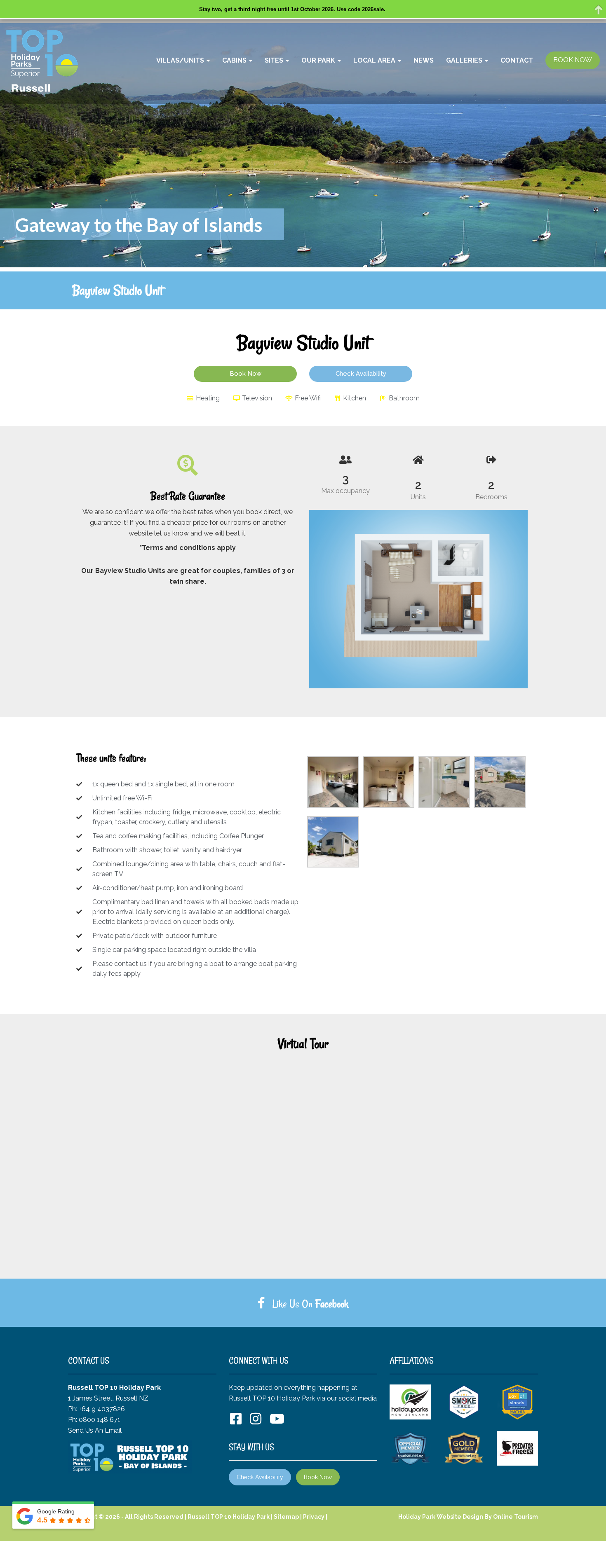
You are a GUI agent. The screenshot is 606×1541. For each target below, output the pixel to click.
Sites (275, 60)
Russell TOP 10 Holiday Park (229, 1516)
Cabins (235, 60)
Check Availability (260, 1477)
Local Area (375, 60)
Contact (516, 60)
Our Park (319, 60)
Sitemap (286, 1516)
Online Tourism (515, 1516)
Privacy (313, 1516)
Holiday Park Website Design (440, 1516)
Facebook (331, 1304)
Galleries (465, 60)
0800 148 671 (99, 1420)
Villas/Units (181, 60)
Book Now (318, 1477)
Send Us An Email (95, 1430)
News (423, 60)
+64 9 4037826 (102, 1409)
